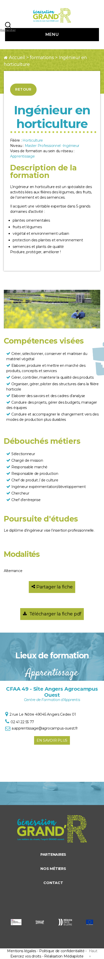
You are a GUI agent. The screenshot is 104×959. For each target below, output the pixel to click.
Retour (23, 89)
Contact (53, 882)
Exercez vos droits (25, 956)
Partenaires (53, 854)
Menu (52, 34)
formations (42, 57)
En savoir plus (52, 740)
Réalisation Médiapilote (64, 956)
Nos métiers (53, 868)
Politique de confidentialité (61, 951)
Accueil (17, 57)
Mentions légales (21, 951)
